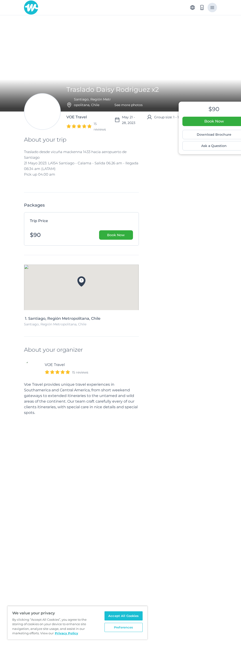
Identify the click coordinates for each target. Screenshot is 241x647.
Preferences (123, 627)
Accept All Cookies (123, 616)
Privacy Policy (66, 633)
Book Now (116, 235)
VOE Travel (55, 364)
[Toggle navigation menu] (212, 7)
